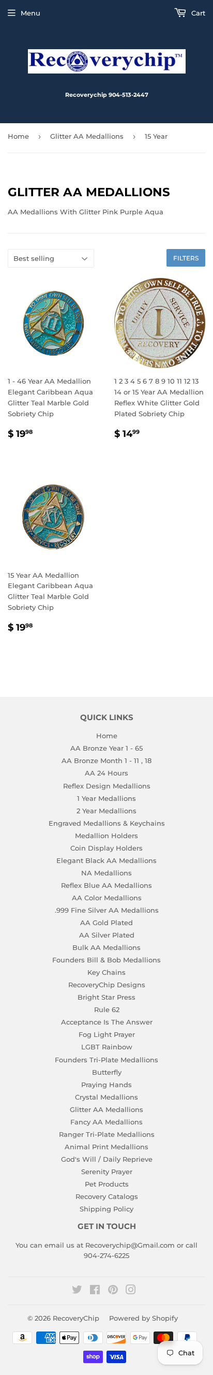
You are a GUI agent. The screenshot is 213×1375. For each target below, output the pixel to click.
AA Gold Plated (106, 922)
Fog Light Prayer (107, 1034)
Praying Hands (106, 1084)
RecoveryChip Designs (106, 985)
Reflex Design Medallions (106, 786)
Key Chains (106, 972)
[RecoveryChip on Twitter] (77, 1291)
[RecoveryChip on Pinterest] (113, 1291)
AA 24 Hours (106, 773)
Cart (197, 13)
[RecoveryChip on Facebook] (94, 1291)
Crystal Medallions (106, 1097)
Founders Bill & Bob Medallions (106, 960)
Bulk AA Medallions (106, 947)
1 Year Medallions (106, 798)
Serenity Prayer (106, 1171)
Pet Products (107, 1184)
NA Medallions (106, 873)
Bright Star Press (106, 997)
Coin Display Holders (106, 848)
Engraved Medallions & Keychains (107, 823)
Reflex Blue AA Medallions (106, 885)
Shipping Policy (106, 1209)
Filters (186, 258)
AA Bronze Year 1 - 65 (106, 748)
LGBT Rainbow (106, 1047)
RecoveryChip (76, 1318)
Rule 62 (106, 1009)
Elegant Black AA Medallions (106, 860)
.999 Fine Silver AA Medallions (107, 910)
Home (18, 136)
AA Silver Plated (106, 935)
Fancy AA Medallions (106, 1122)
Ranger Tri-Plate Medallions (107, 1134)
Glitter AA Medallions (87, 136)
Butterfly (106, 1072)
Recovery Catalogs (106, 1196)
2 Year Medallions (106, 811)
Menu (30, 13)
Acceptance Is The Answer (107, 1022)
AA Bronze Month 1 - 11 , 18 (106, 760)
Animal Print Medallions (106, 1147)
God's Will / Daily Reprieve (107, 1159)
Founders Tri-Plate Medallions (106, 1060)
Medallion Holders (106, 835)
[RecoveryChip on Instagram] (131, 1291)
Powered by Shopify (143, 1318)
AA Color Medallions (107, 898)
